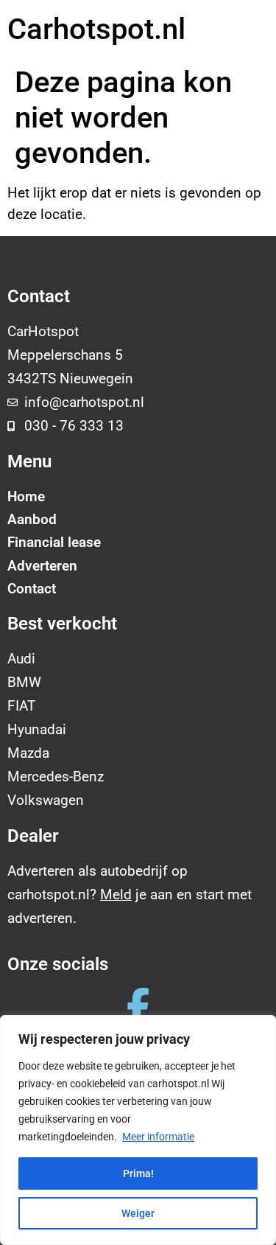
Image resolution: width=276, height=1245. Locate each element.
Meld (116, 894)
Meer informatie (158, 1137)
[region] (138, 1130)
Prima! (138, 1173)
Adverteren (42, 565)
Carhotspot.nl (96, 29)
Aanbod (32, 519)
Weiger (138, 1213)
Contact (31, 588)
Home (26, 496)
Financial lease (54, 542)
